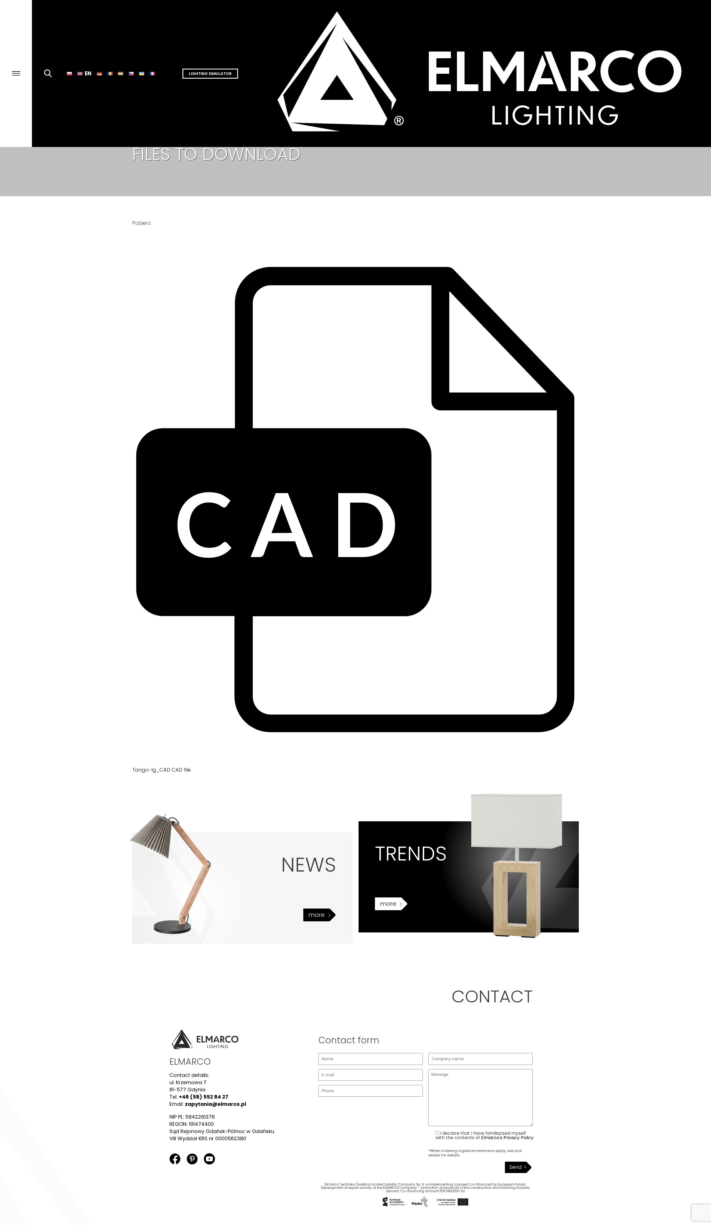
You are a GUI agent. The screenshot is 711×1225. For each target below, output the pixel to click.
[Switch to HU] (120, 73)
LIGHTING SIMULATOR (210, 73)
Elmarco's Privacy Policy (507, 1137)
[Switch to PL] (69, 73)
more (316, 914)
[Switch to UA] (141, 73)
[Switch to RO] (110, 73)
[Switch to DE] (99, 73)
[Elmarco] (487, 73)
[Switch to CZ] (131, 73)
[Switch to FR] (152, 73)
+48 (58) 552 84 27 (203, 1096)
